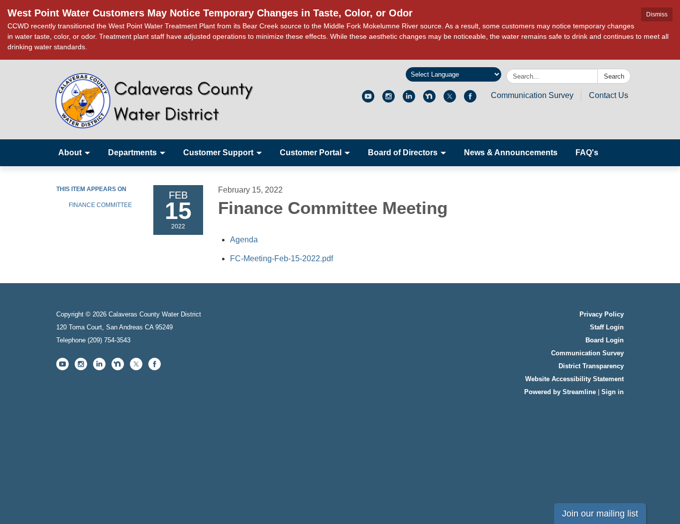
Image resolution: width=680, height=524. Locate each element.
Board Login (604, 340)
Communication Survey (532, 95)
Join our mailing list (600, 514)
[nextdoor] (429, 100)
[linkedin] (409, 100)
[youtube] (368, 100)
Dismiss (657, 14)
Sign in (612, 392)
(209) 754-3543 (109, 340)
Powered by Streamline (560, 392)
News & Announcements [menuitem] (511, 152)
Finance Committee (100, 205)
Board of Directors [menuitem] (403, 152)
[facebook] (470, 100)
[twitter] (450, 100)
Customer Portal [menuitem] (310, 152)
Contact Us (608, 95)
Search (614, 76)
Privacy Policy (601, 314)
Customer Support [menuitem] (218, 152)
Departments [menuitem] (132, 152)
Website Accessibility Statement (574, 379)
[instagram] (388, 100)
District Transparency (591, 366)
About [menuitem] (70, 152)
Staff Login (607, 327)
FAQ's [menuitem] (586, 152)
